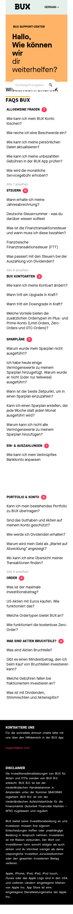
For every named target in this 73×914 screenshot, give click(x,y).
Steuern (16, 190)
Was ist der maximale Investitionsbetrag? (24, 590)
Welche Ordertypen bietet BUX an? (35, 615)
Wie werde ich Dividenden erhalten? (36, 534)
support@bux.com (18, 748)
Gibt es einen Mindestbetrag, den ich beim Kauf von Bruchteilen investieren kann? (37, 664)
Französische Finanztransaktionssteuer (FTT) (32, 245)
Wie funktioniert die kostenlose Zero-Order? (37, 627)
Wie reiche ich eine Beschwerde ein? (37, 132)
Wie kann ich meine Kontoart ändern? (37, 285)
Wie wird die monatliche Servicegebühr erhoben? (27, 173)
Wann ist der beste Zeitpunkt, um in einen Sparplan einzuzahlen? (36, 394)
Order (14, 578)
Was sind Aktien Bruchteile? (34, 641)
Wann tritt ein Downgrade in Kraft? (35, 304)
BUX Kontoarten (23, 276)
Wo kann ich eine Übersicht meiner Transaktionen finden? (35, 560)
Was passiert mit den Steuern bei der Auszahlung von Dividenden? (37, 259)
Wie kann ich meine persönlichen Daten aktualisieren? (33, 145)
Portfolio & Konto (26, 497)
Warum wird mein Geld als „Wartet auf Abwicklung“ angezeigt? (37, 546)
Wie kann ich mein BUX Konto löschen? (30, 121)
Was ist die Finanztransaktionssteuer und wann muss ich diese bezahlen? (36, 230)
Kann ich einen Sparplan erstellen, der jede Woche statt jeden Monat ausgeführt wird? (37, 410)
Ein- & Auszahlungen (27, 445)
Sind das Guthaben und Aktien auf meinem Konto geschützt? (34, 523)
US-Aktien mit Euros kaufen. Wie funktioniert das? (33, 604)
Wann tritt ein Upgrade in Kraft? (32, 294)
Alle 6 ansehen (17, 270)
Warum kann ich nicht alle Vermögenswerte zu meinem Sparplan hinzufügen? (30, 429)
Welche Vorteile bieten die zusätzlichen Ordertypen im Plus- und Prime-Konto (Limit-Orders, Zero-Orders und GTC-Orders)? (37, 320)
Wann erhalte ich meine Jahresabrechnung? (25, 202)
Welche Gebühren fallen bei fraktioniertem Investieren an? (31, 681)
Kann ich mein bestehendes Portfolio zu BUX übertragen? (37, 508)
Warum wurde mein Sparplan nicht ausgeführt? (35, 351)
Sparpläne (18, 339)
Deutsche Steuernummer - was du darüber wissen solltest (35, 216)
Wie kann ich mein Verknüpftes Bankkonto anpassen (32, 457)
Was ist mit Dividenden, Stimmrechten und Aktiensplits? (33, 695)
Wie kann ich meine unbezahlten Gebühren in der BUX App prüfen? (35, 159)
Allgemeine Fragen (26, 109)
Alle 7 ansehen (17, 184)
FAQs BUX (18, 99)
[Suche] (51, 85)
